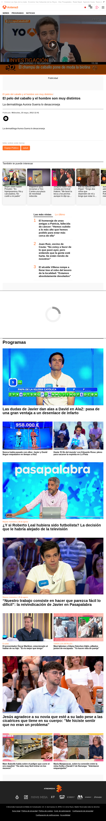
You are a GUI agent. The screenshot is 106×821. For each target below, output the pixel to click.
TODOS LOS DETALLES (63, 644)
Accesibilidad (65, 815)
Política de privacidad (29, 811)
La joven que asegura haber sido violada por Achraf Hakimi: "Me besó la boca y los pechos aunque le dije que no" (63, 190)
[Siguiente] (104, 2)
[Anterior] (2, 2)
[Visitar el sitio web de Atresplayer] (89, 797)
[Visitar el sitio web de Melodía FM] (80, 797)
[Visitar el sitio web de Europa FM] (71, 797)
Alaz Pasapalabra (64, 2)
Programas (18, 13)
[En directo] (85, 7)
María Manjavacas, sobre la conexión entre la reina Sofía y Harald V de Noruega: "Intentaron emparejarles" (76, 766)
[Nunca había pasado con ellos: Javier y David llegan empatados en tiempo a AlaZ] (27, 436)
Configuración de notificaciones (47, 815)
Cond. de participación (62, 811)
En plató (6, 644)
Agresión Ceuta (89, 2)
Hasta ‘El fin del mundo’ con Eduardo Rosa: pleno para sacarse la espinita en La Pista (78, 453)
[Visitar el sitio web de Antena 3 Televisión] (8, 798)
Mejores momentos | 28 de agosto (15, 522)
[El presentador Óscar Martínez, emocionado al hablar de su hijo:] (27, 627)
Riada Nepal (77, 2)
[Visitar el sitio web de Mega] (44, 797)
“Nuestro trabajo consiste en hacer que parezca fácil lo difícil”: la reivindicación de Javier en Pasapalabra (52, 602)
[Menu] (103, 7)
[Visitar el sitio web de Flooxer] (98, 797)
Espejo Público (11, 148)
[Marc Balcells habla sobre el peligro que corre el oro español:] (27, 747)
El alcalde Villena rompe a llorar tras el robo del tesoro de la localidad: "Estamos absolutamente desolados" (55, 271)
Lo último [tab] (60, 214)
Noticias (30, 13)
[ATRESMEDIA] (53, 788)
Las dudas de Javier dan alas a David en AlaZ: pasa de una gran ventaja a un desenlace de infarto (51, 411)
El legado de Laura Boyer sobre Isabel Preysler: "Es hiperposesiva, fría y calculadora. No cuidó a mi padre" (14, 190)
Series (6, 13)
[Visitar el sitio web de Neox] (26, 797)
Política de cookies (46, 811)
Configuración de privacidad (83, 811)
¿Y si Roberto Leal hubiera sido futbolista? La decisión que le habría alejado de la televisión (52, 527)
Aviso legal (16, 811)
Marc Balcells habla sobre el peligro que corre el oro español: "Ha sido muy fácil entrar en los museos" (26, 766)
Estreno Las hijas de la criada (16, 2)
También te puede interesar (18, 163)
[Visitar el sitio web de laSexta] (17, 797)
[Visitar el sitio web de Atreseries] (53, 797)
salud (25, 148)
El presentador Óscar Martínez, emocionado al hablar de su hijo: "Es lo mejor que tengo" (25, 647)
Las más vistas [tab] (42, 214)
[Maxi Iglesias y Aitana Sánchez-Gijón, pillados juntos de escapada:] (78, 627)
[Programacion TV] (91, 7)
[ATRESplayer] (97, 7)
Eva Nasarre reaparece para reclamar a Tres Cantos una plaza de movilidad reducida (37, 190)
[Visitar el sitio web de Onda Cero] (62, 797)
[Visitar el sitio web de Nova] (35, 797)
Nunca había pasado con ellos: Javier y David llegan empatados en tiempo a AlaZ (25, 453)
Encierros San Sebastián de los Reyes (42, 2)
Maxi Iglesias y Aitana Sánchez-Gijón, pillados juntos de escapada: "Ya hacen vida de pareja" (76, 647)
